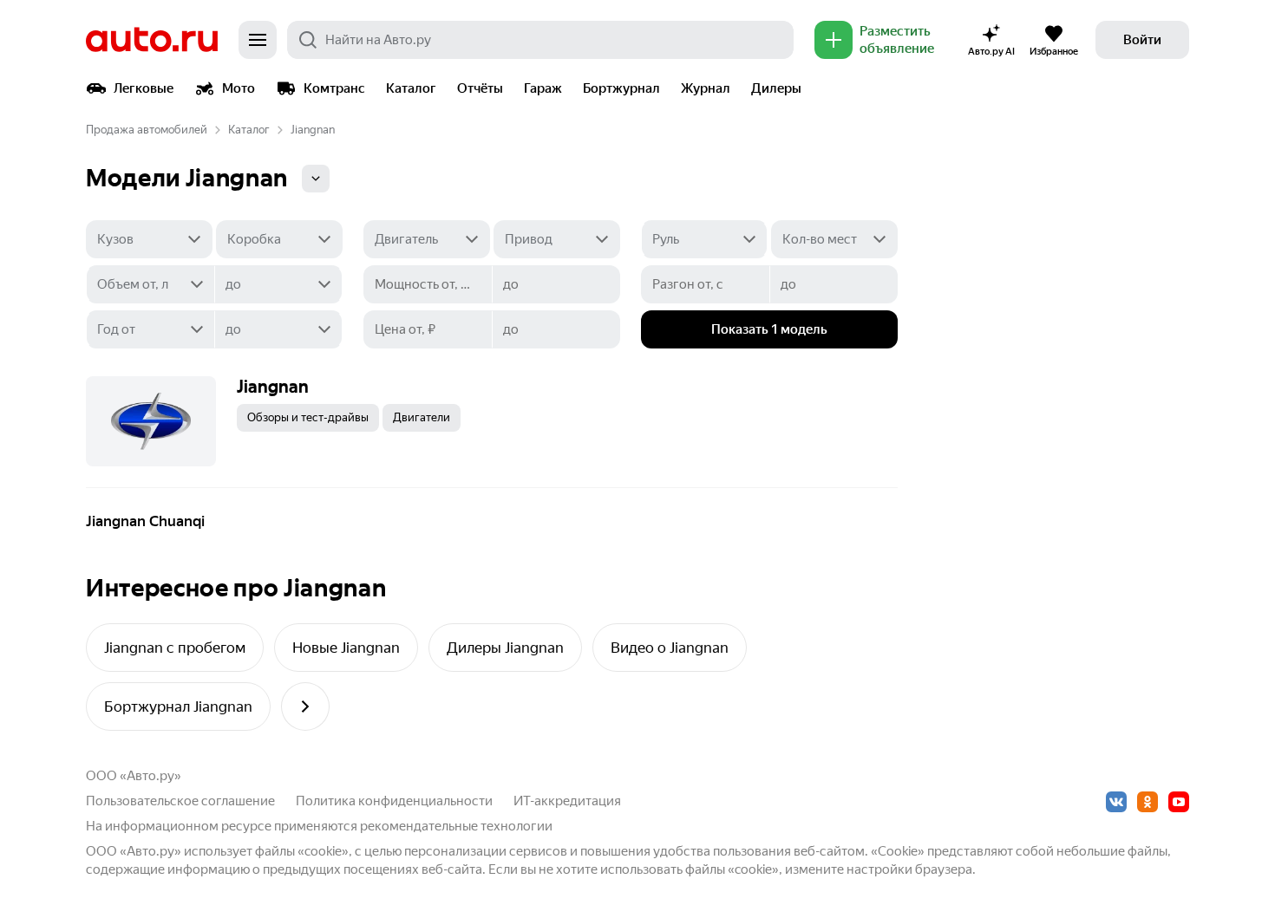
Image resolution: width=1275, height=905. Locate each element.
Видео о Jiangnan (670, 647)
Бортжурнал (621, 88)
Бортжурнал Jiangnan (178, 706)
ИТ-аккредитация (567, 801)
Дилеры (776, 88)
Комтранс (334, 88)
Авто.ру (152, 40)
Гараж (543, 88)
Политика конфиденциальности (394, 801)
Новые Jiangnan (346, 647)
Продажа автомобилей (146, 129)
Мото (238, 88)
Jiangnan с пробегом (174, 647)
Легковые (143, 88)
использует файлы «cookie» (266, 851)
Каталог (411, 88)
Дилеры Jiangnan (505, 647)
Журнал (705, 88)
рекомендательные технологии (456, 826)
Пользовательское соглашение (180, 801)
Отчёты (480, 88)
